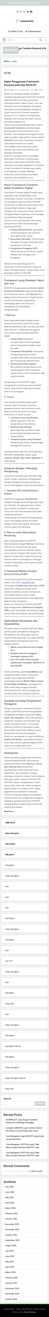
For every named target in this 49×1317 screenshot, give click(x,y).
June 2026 (9, 1192)
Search (7, 1098)
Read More (8, 811)
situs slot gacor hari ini (15, 1078)
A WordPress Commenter (16, 1171)
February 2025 (11, 1278)
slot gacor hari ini (13, 1046)
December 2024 (12, 1288)
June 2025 (9, 1256)
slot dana (9, 993)
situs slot (9, 1003)
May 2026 (9, 1197)
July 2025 (9, 1251)
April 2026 (9, 1203)
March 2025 (10, 1272)
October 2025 (11, 1235)
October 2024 (11, 1299)
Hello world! (37, 1171)
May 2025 (9, 1262)
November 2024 (12, 1294)
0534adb (10, 89)
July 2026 (9, 1187)
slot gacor (9, 865)
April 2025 (9, 1267)
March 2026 (10, 1208)
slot (7, 886)
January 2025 (11, 1283)
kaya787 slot (28, 582)
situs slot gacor (12, 876)
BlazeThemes (30, 1312)
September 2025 (12, 1240)
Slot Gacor (10, 918)
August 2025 (10, 1245)
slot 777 (8, 961)
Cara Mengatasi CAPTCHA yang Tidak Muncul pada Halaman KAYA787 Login (22, 3)
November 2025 (12, 1229)
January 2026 (11, 1219)
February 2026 (11, 1213)
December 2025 (12, 1224)
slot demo (9, 1035)
